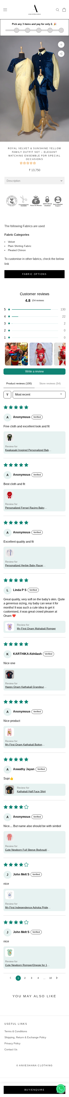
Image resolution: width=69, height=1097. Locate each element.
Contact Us (10, 1049)
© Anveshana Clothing (34, 1065)
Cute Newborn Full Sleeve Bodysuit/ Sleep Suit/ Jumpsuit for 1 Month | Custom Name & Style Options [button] (26, 850)
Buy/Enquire (34, 1090)
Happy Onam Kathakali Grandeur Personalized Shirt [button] (24, 687)
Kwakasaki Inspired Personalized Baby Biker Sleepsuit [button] (27, 450)
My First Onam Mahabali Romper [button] (36, 628)
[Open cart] (64, 10)
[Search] (57, 9)
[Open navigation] (5, 9)
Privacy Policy (12, 1043)
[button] (28, 163)
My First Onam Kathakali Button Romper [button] (23, 745)
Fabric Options (34, 274)
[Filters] (7, 394)
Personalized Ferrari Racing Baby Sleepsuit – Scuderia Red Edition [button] (24, 508)
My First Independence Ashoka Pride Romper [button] (26, 907)
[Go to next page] (58, 978)
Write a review (34, 371)
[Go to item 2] (40, 354)
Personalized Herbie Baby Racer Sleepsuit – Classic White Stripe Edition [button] (28, 565)
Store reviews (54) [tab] (50, 383)
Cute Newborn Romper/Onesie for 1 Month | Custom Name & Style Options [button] (27, 965)
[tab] (34, 180)
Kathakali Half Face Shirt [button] (31, 791)
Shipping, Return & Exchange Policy (25, 1037)
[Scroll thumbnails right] (61, 354)
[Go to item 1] (16, 354)
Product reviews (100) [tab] (19, 383)
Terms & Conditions (15, 1031)
